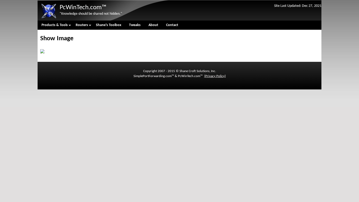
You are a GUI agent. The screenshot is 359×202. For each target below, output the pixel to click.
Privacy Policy (215, 76)
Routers (80, 26)
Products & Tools (53, 26)
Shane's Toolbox (108, 25)
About (153, 25)
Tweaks (135, 25)
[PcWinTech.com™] (48, 19)
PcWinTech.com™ (83, 7)
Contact (172, 25)
